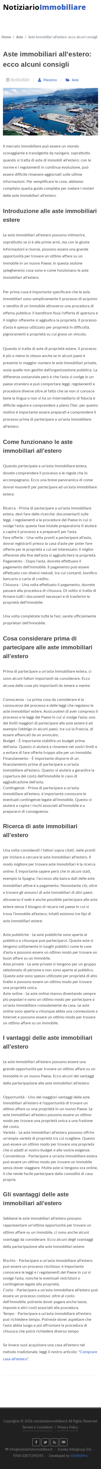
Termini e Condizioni (37, 1427)
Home (6, 37)
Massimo (49, 80)
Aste (19, 37)
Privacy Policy (67, 1427)
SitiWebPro (79, 1456)
